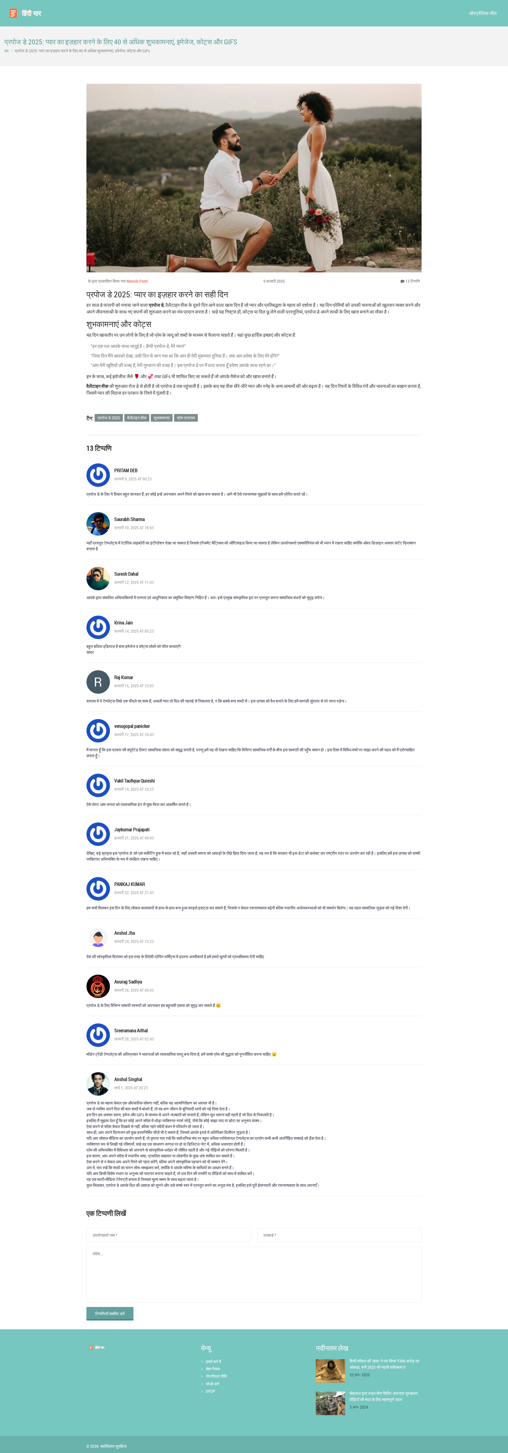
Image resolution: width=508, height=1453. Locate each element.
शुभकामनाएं (162, 417)
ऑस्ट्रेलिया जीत (483, 13)
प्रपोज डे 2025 (109, 417)
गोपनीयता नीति (216, 1376)
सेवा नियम (213, 1369)
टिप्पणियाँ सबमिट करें (110, 1313)
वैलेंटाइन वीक (136, 417)
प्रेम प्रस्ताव (186, 417)
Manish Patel (137, 281)
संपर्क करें (212, 1384)
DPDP (210, 1391)
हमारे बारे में (213, 1361)
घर (6, 50)
